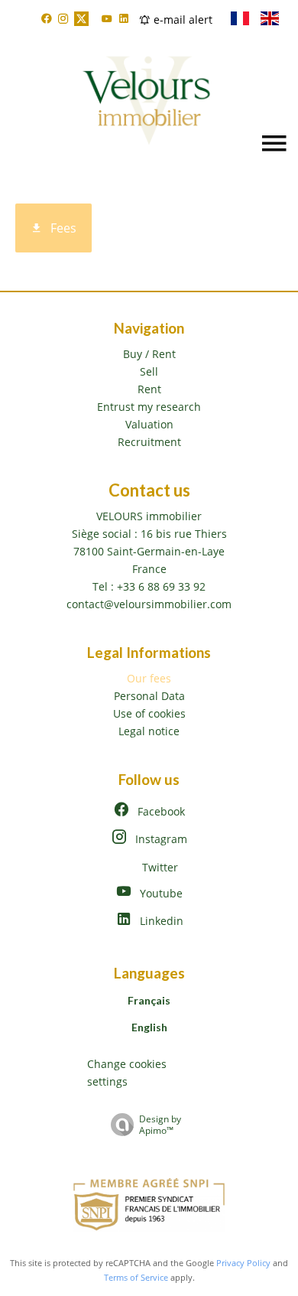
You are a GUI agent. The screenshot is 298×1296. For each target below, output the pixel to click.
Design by (160, 1124)
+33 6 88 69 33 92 (161, 586)
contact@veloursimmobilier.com (149, 604)
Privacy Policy (243, 1262)
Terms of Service (136, 1277)
